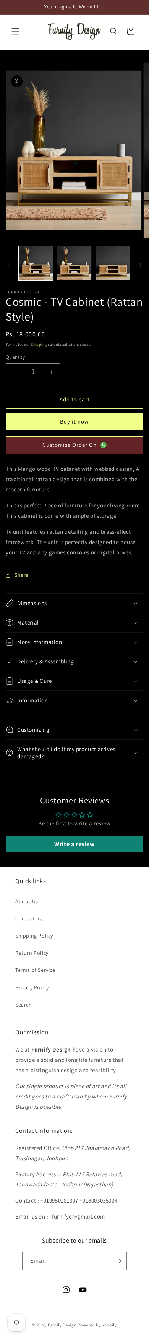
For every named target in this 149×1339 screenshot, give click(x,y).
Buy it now (74, 421)
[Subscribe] (118, 1261)
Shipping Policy (34, 935)
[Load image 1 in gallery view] (36, 263)
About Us (26, 901)
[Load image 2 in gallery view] (74, 263)
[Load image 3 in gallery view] (113, 263)
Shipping (39, 344)
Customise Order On (69, 444)
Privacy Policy (32, 987)
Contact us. (29, 918)
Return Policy (32, 952)
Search (23, 1004)
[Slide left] (8, 265)
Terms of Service (35, 970)
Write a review (74, 844)
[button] (15, 31)
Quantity (15, 357)
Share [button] (22, 575)
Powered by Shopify (97, 1325)
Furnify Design (62, 1325)
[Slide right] (140, 265)
